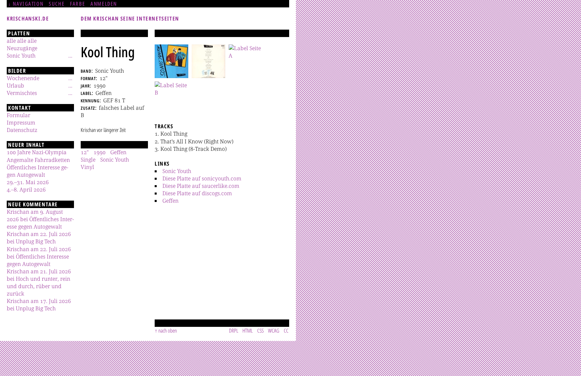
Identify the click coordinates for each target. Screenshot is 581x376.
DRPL (233, 330)
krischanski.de (28, 18)
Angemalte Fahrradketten (38, 160)
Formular (18, 115)
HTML (247, 330)
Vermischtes (22, 93)
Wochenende (23, 78)
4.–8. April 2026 (26, 189)
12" (85, 152)
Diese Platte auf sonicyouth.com (201, 178)
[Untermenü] (70, 55)
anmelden (103, 3)
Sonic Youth (176, 171)
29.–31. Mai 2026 (28, 182)
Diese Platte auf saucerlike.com (200, 186)
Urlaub (15, 85)
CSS (260, 330)
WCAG (273, 330)
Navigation (28, 3)
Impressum (21, 122)
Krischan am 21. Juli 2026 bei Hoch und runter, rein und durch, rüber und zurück (39, 282)
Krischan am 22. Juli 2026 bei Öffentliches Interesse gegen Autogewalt (39, 256)
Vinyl (87, 167)
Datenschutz (22, 130)
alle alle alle (22, 40)
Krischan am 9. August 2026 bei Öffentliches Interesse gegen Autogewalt (40, 219)
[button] (171, 61)
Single (88, 159)
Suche (57, 3)
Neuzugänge (22, 48)
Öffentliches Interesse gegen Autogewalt (37, 171)
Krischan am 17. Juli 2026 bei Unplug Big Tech (39, 304)
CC (286, 330)
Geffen (170, 200)
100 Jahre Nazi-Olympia (37, 152)
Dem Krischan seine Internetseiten (130, 18)
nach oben (167, 330)
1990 (99, 152)
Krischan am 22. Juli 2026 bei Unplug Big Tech (39, 237)
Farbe (77, 3)
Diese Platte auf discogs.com (197, 193)
